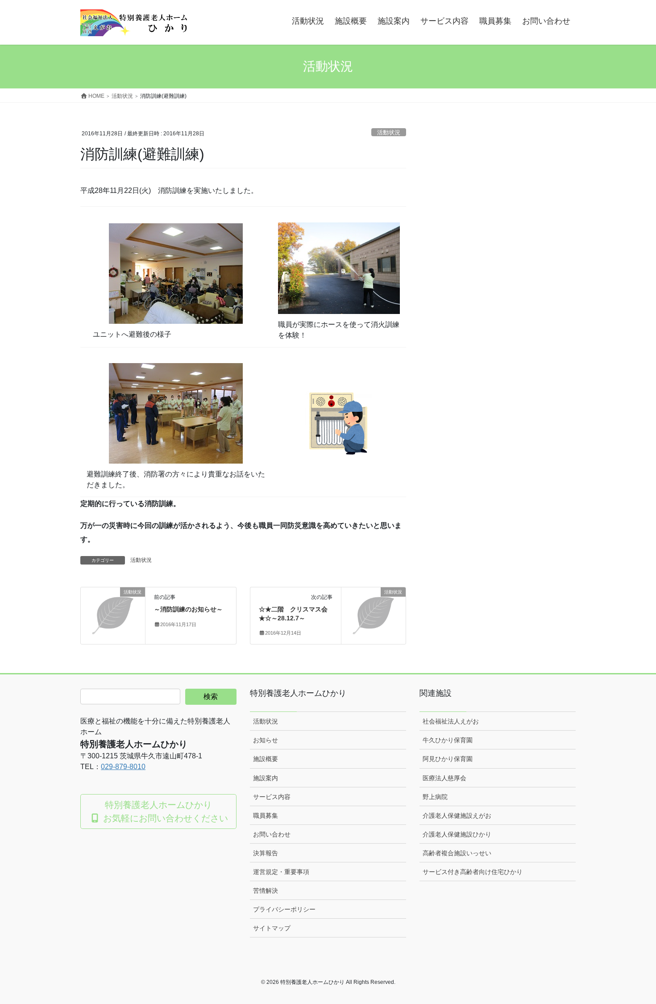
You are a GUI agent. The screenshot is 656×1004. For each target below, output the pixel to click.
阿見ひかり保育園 (448, 758)
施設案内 (265, 778)
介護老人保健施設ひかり (457, 834)
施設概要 (265, 758)
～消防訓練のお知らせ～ (188, 609)
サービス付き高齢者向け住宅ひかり (473, 871)
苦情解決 (265, 890)
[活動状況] (113, 607)
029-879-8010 (123, 766)
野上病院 (435, 796)
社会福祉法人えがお (451, 721)
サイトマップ (272, 928)
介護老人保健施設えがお (457, 815)
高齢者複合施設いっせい (457, 853)
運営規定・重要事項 (281, 871)
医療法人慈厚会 (444, 778)
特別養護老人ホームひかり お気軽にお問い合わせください (164, 811)
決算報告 (265, 853)
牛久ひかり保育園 (448, 740)
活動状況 (388, 132)
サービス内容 (272, 796)
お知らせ (265, 740)
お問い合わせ (272, 834)
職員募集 (265, 815)
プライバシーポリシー (284, 909)
